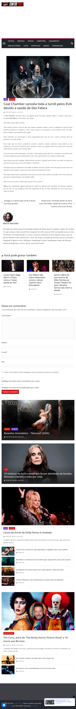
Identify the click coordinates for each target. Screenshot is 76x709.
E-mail (4, 352)
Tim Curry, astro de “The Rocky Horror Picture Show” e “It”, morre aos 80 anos (36, 639)
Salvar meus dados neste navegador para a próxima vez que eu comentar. (31, 372)
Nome (5, 343)
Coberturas (41, 41)
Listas (26, 46)
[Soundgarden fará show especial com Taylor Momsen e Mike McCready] (8, 571)
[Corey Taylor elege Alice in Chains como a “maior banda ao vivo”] (13, 261)
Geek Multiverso (14, 46)
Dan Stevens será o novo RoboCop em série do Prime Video (35, 668)
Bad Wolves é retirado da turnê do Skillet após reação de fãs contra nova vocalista (43, 560)
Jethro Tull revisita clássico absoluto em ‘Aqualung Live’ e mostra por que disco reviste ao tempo (36, 431)
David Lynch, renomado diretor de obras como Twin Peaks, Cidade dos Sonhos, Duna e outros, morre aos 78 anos (55, 204)
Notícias (11, 41)
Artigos (31, 41)
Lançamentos (54, 41)
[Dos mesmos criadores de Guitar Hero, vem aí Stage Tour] (8, 659)
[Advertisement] (38, 23)
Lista (6, 469)
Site (3, 362)
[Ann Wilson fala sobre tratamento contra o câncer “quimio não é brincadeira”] (38, 261)
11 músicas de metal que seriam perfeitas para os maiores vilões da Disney (37, 475)
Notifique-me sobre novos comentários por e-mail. (21, 381)
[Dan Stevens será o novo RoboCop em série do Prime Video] (8, 669)
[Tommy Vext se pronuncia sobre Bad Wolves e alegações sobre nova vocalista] (8, 551)
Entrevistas (35, 46)
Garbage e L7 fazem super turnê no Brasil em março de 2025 (19, 202)
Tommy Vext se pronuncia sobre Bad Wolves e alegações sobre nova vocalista (41, 550)
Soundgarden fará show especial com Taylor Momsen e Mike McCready (39, 570)
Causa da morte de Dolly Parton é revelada (27, 532)
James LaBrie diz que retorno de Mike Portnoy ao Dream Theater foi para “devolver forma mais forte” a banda (63, 283)
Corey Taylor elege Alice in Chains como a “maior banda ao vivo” (12, 279)
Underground (57, 46)
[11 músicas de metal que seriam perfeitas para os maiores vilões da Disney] (38, 445)
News (5, 99)
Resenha (7, 426)
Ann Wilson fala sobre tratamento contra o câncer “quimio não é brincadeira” (37, 280)
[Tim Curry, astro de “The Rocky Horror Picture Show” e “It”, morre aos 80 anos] (38, 611)
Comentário (7, 315)
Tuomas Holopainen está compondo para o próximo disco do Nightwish (40, 580)
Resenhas (21, 41)
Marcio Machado (18, 112)
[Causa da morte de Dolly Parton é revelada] (38, 506)
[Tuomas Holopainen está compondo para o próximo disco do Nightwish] (8, 581)
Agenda (46, 46)
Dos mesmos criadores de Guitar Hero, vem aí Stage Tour (35, 658)
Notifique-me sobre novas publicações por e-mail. (20, 388)
